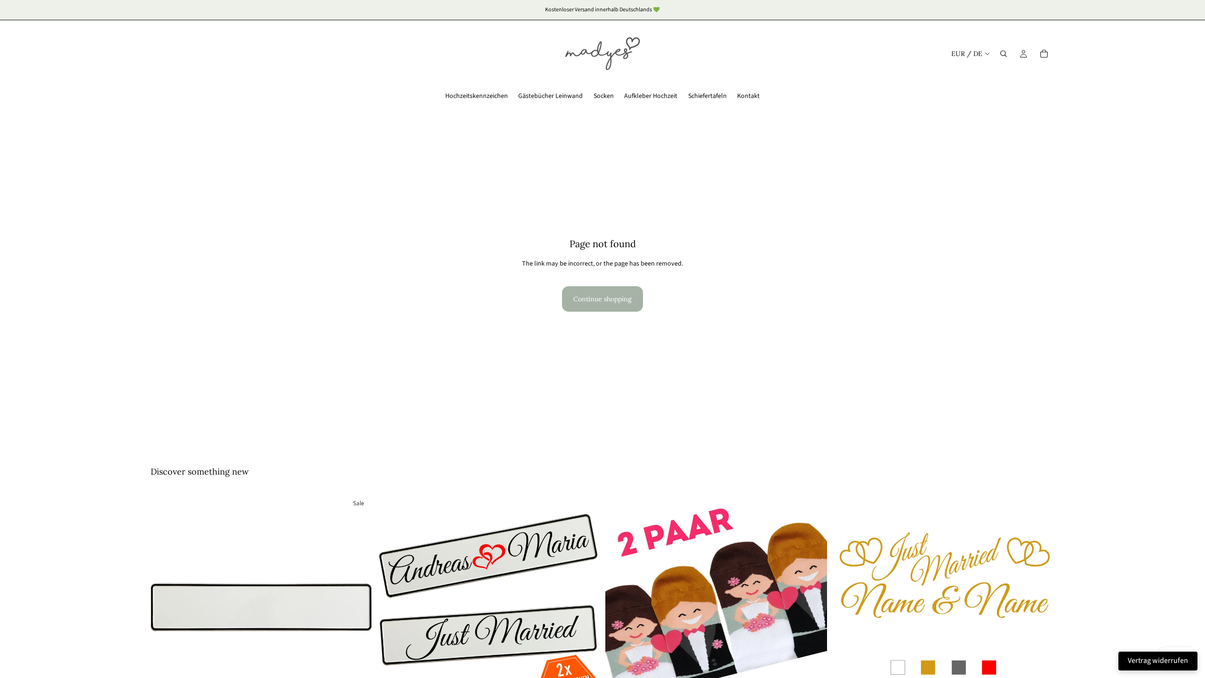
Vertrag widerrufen (1158, 660)
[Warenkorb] (1044, 53)
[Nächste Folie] (358, 603)
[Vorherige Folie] (165, 603)
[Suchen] (1003, 53)
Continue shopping (602, 299)
